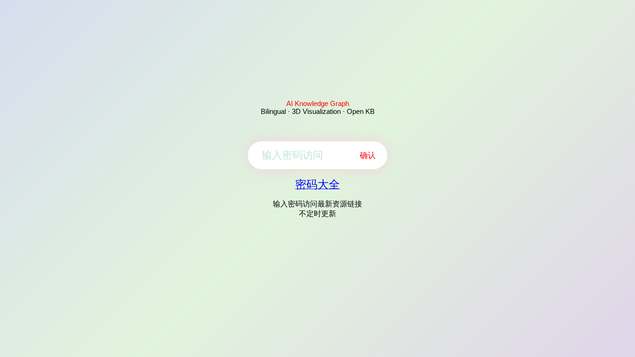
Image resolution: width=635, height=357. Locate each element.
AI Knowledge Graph (317, 103)
